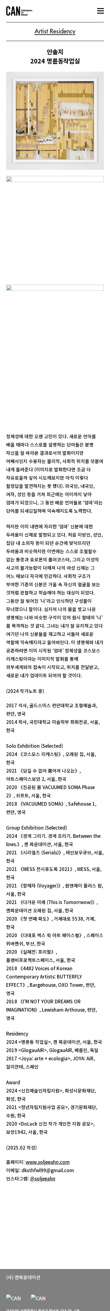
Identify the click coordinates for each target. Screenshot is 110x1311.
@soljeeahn (42, 1178)
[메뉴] (100, 10)
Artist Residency (55, 31)
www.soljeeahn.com (48, 1162)
